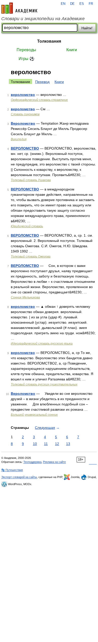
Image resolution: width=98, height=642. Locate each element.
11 (46, 444)
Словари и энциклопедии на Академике (43, 18)
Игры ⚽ (26, 59)
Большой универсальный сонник (34, 414)
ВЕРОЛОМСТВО (25, 148)
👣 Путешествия (12, 469)
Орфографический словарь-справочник (39, 100)
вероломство (23, 95)
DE (72, 4)
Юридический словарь (27, 226)
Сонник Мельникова (25, 297)
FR (91, 4)
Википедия (18, 139)
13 (68, 444)
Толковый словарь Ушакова (31, 180)
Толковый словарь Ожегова (31, 256)
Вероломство (23, 123)
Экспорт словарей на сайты (19, 477)
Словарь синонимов (25, 114)
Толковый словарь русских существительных (44, 384)
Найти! (86, 28)
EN (63, 4)
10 (35, 444)
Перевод (42, 82)
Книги (71, 50)
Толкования (49, 41)
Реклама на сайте (54, 461)
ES (81, 4)
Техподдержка (32, 461)
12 (57, 444)
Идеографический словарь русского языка (42, 343)
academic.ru (19, 8)
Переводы (26, 50)
